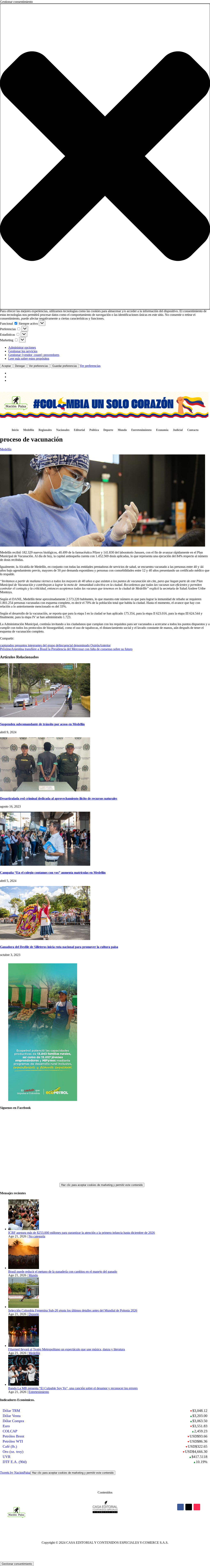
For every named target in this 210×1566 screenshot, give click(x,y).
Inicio (15, 430)
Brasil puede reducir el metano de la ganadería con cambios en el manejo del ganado (62, 1271)
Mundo (122, 430)
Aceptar (6, 365)
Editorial (79, 430)
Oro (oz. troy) (13, 1452)
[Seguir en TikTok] (197, 1507)
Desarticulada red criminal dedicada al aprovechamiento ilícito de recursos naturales (58, 798)
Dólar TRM (11, 1411)
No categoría (37, 1236)
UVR (6, 1457)
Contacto (193, 430)
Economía (162, 430)
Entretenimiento (141, 430)
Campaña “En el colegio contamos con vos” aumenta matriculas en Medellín (53, 872)
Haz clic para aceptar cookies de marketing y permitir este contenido (102, 1184)
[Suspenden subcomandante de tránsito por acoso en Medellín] (45, 716)
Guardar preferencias (64, 365)
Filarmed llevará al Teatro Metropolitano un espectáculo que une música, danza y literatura (66, 1349)
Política (94, 430)
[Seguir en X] (188, 1507)
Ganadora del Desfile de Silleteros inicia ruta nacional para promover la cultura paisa (59, 947)
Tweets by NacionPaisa (57, 1472)
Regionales (45, 430)
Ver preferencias (38, 365)
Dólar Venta (12, 1416)
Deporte (108, 430)
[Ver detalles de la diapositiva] (42, 1100)
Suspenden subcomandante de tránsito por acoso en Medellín (42, 724)
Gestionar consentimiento (17, 1563)
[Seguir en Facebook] (180, 1507)
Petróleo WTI (13, 1441)
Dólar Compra (13, 1421)
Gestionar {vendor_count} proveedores (33, 355)
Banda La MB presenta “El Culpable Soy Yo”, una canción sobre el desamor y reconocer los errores (73, 1388)
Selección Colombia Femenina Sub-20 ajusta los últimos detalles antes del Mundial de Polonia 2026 (72, 1310)
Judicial (178, 430)
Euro (6, 1426)
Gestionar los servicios (22, 351)
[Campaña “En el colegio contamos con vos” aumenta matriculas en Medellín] (45, 864)
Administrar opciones (22, 347)
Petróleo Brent (13, 1436)
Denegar (20, 365)
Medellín (28, 430)
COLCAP (10, 1431)
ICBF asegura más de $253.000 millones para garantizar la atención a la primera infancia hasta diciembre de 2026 (81, 1232)
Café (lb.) (10, 1446)
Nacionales (62, 430)
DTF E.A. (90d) (15, 1462)
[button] (105, 156)
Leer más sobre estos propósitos (28, 358)
